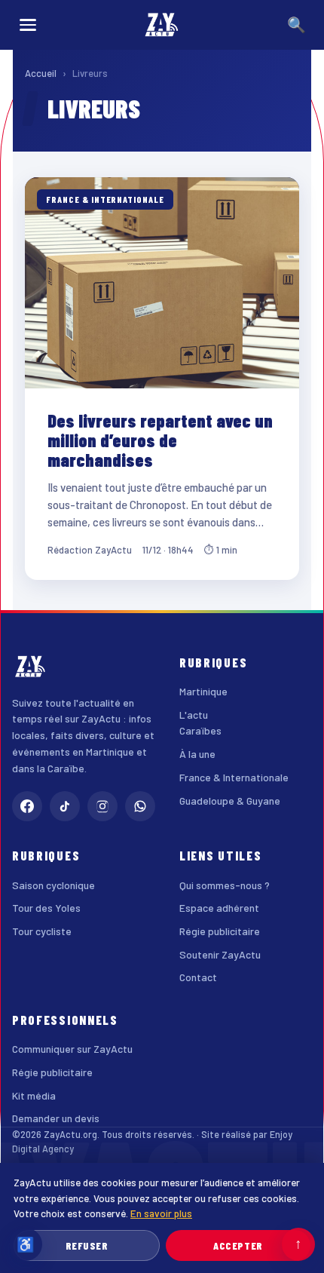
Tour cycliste (42, 931)
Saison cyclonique (53, 885)
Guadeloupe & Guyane (229, 800)
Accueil (41, 73)
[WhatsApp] (140, 806)
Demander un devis (55, 1118)
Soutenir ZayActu (220, 954)
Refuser (87, 1245)
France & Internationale (234, 777)
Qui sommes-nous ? (224, 885)
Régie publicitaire (219, 931)
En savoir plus (161, 1213)
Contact (198, 977)
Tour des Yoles (46, 907)
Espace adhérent (219, 907)
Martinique (203, 691)
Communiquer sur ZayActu (72, 1048)
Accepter (237, 1245)
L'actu (193, 714)
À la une (197, 753)
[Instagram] (102, 806)
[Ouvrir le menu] (28, 25)
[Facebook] (27, 806)
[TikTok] (65, 806)
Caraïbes (200, 730)
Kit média (34, 1095)
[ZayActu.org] (162, 25)
